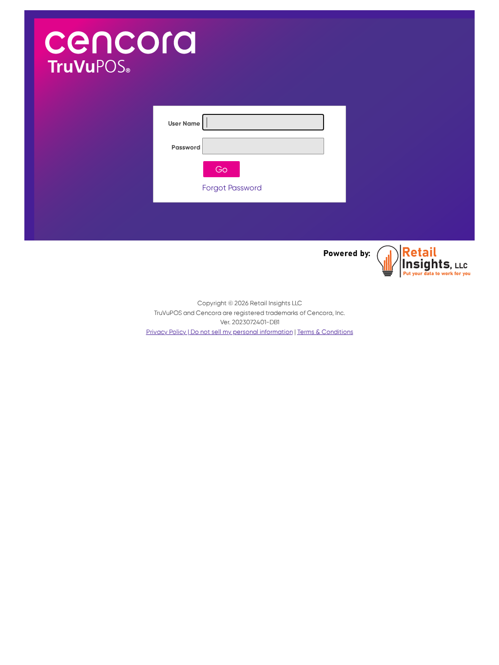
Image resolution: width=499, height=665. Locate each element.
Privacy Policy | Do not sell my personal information (219, 331)
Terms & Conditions (325, 331)
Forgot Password (232, 187)
